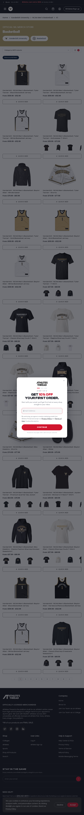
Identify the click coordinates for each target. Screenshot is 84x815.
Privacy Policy (47, 419)
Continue (42, 427)
